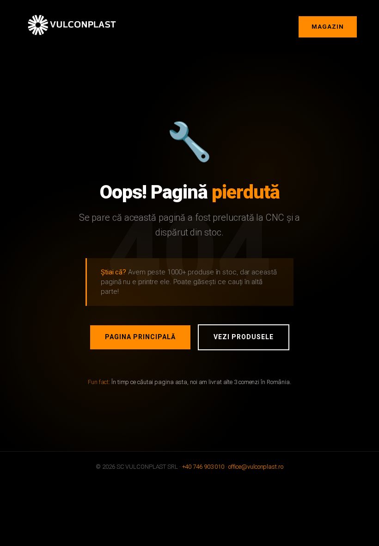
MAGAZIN (328, 26)
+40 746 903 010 (203, 466)
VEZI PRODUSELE (244, 337)
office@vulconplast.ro (255, 466)
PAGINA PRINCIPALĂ (140, 337)
